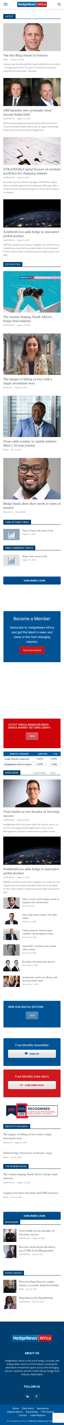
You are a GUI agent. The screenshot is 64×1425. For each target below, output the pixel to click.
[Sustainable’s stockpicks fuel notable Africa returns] (11, 950)
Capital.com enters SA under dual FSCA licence (30, 1193)
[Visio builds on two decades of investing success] (32, 793)
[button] (5, 4)
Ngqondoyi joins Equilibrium (36, 1298)
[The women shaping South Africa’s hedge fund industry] (32, 292)
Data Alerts (28, 1408)
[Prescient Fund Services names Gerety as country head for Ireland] (9, 1286)
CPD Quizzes (47, 1411)
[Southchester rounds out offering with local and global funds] (11, 981)
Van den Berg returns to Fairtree (25, 55)
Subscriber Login (34, 580)
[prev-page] (5, 993)
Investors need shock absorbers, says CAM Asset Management (37, 1248)
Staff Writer (9, 118)
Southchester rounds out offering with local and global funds (39, 979)
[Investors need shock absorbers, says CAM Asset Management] (9, 1251)
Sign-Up (34, 1053)
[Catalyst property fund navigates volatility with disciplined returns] (11, 934)
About (15, 1408)
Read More (37, 1374)
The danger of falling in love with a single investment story (27, 381)
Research (7, 387)
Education (8, 512)
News (5, 59)
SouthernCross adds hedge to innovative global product (31, 233)
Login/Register (37, 1415)
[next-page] (11, 993)
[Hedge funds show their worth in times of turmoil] (32, 478)
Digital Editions (15, 1411)
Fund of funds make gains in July (37, 530)
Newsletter (43, 1408)
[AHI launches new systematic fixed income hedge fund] (32, 92)
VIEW (32, 736)
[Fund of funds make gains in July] (11, 534)
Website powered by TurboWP (43, 1421)
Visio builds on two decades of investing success (31, 813)
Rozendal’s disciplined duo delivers (38, 961)
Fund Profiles (39, 773)
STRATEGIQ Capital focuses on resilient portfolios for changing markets (32, 171)
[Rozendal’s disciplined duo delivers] (11, 965)
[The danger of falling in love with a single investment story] (32, 354)
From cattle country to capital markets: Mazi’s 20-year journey (30, 443)
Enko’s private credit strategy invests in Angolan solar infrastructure (40, 900)
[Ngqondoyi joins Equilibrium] (9, 1302)
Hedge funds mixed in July (34, 556)
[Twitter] (36, 1396)
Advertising (32, 1411)
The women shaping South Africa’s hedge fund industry (27, 318)
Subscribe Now (34, 1085)
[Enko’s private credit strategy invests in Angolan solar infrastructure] (11, 903)
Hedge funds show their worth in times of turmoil (32, 505)
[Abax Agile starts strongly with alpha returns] (11, 918)
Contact (23, 1415)
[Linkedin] (27, 1396)
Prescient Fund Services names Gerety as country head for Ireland (39, 1283)
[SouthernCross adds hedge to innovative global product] (32, 213)
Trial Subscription (32, 650)
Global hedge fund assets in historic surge (27, 1153)
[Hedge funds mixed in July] (11, 560)
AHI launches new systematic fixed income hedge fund (27, 112)
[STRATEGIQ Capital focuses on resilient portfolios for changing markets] (32, 151)
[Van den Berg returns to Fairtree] (32, 37)
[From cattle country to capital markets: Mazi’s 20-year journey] (32, 416)
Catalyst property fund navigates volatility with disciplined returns (37, 932)
